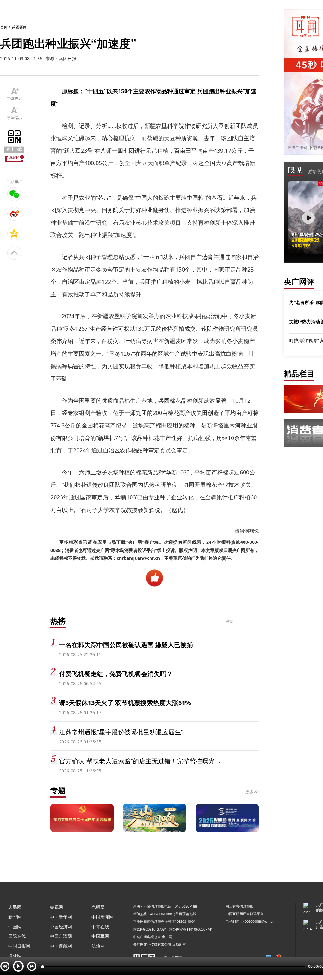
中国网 (14, 927)
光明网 (98, 907)
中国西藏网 (61, 946)
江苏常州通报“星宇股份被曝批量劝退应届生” (121, 732)
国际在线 (17, 936)
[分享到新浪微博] (14, 214)
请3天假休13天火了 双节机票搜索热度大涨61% (125, 702)
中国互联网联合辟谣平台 (245, 913)
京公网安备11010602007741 (191, 929)
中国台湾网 (61, 936)
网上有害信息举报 (239, 906)
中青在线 (100, 927)
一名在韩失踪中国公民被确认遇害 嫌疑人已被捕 (126, 644)
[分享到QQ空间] (14, 233)
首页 (4, 27)
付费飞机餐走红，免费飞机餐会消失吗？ (116, 673)
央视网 (56, 907)
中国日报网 (19, 946)
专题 (58, 790)
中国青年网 (61, 917)
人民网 (14, 907)
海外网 (14, 956)
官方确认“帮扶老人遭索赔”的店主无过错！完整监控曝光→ (140, 761)
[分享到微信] (14, 194)
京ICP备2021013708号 (150, 929)
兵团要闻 (19, 27)
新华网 (14, 917)
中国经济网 (61, 927)
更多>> (252, 791)
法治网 (98, 946)
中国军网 (100, 936)
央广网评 (299, 281)
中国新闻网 (102, 917)
